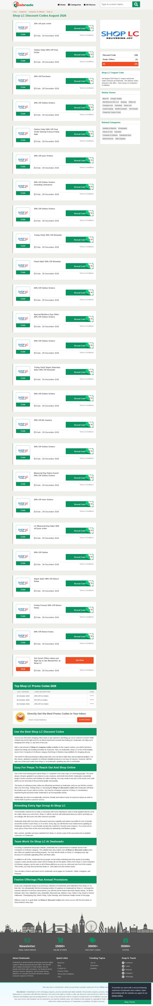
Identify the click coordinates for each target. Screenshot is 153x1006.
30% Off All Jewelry (43, 420)
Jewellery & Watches (109, 128)
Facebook (129, 963)
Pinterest (128, 970)
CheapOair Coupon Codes (112, 112)
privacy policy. (117, 996)
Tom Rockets (133, 109)
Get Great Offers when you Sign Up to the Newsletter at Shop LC (47, 660)
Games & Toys (108, 132)
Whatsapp (129, 977)
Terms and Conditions (65, 974)
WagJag (124, 102)
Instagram (129, 973)
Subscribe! (84, 720)
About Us (60, 963)
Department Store (125, 135)
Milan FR (106, 98)
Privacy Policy (62, 971)
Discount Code (120, 55)
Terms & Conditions (87, 35)
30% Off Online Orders (44, 288)
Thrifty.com (132, 102)
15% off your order (42, 24)
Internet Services (108, 138)
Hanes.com (127, 105)
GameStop (118, 105)
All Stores (90, 5)
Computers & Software (37, 12)
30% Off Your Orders (43, 500)
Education (118, 132)
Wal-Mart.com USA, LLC (111, 102)
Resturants (94, 965)
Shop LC (50, 12)
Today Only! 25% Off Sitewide (48, 235)
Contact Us (61, 968)
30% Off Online (41, 552)
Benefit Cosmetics (121, 109)
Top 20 (92, 963)
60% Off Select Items (43, 632)
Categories (75, 5)
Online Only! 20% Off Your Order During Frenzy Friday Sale (46, 131)
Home (63, 5)
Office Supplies (120, 138)
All (120, 64)
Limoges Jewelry (116, 98)
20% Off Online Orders (44, 103)
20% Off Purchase (42, 76)
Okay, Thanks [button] (130, 1002)
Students (93, 968)
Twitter (127, 966)
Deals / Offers (120, 59)
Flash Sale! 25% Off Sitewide (47, 261)
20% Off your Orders (43, 156)
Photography (122, 128)
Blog (59, 965)
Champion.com (108, 105)
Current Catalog (108, 109)
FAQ (59, 977)
